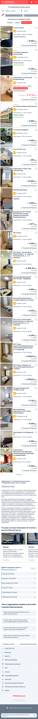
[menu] (36, 2)
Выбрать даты (26, 22)
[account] (32, 2)
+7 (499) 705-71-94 (9, 648)
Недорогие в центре (8, 486)
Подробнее (6, 560)
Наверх (19, 474)
